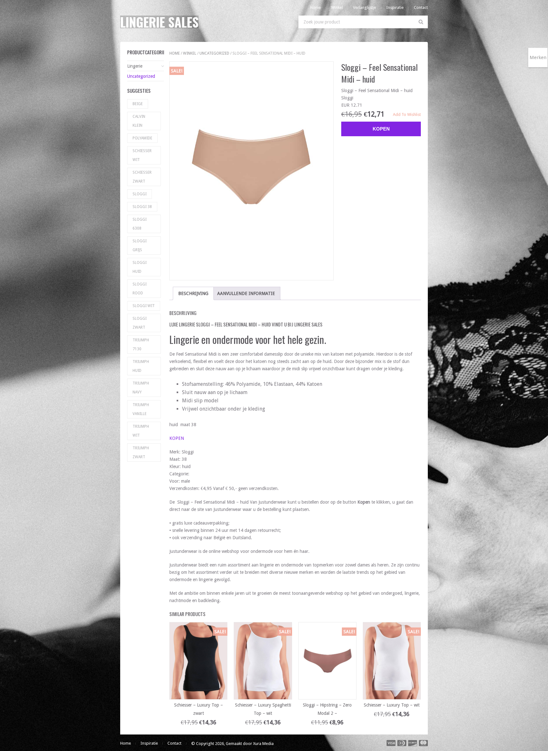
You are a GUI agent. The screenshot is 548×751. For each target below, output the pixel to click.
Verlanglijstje (364, 7)
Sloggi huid (140, 267)
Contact (421, 7)
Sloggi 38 (142, 207)
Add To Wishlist (407, 114)
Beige (138, 104)
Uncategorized (214, 53)
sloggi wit (144, 306)
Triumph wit (141, 431)
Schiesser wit (142, 155)
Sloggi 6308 (140, 224)
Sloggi (140, 194)
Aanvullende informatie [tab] (246, 293)
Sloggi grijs (140, 245)
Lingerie (134, 66)
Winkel (337, 7)
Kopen (381, 128)
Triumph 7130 (141, 344)
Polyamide (142, 138)
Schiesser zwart (142, 177)
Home (315, 7)
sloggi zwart (140, 323)
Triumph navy (141, 387)
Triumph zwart (141, 452)
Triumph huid (141, 366)
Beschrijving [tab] (193, 293)
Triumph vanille (141, 409)
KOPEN (176, 438)
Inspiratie (395, 7)
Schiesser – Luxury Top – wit (392, 704)
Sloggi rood (140, 288)
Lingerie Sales (159, 22)
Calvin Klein (139, 121)
